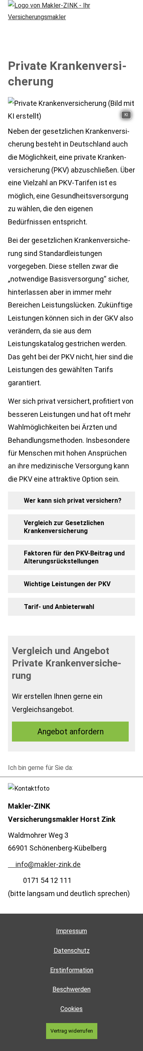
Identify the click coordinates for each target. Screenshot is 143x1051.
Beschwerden (71, 989)
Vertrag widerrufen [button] (71, 1031)
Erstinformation (71, 970)
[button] (73, 500)
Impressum (71, 931)
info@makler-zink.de (48, 864)
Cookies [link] (71, 1009)
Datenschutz (72, 950)
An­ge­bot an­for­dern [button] (70, 731)
